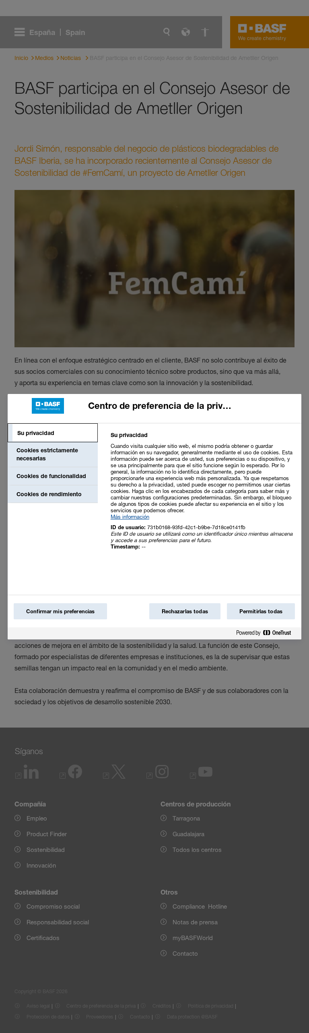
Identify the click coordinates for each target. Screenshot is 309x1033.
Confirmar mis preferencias (60, 611)
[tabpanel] (203, 495)
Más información (130, 516)
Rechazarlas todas (185, 611)
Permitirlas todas (260, 611)
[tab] (52, 433)
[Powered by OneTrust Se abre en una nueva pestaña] (266, 634)
